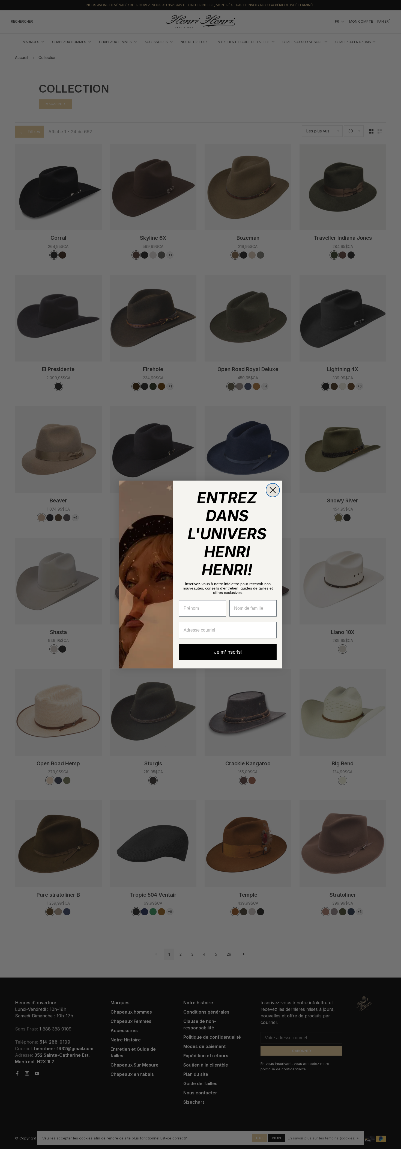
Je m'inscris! (228, 652)
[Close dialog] (273, 490)
